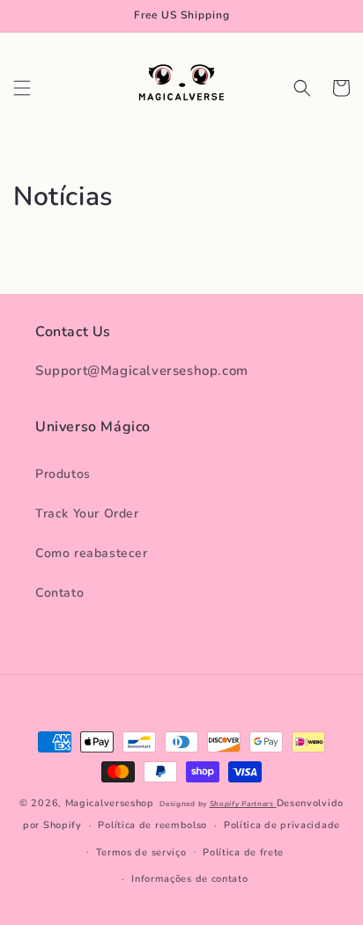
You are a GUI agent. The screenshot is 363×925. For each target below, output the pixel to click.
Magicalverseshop (109, 803)
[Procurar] (302, 88)
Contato (59, 592)
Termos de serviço (141, 852)
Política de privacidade (282, 825)
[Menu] (22, 88)
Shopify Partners (243, 804)
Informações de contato (189, 878)
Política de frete (243, 852)
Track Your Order (87, 513)
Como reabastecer (91, 553)
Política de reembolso (152, 825)
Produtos (63, 474)
